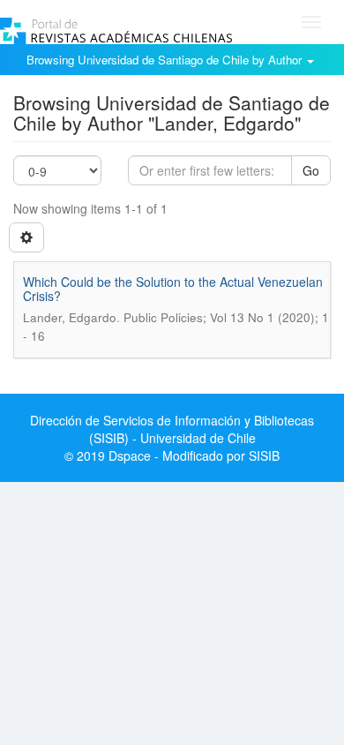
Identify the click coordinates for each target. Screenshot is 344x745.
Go (311, 170)
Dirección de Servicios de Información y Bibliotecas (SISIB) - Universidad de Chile (172, 429)
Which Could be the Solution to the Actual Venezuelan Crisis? (173, 288)
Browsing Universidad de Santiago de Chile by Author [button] (165, 59)
